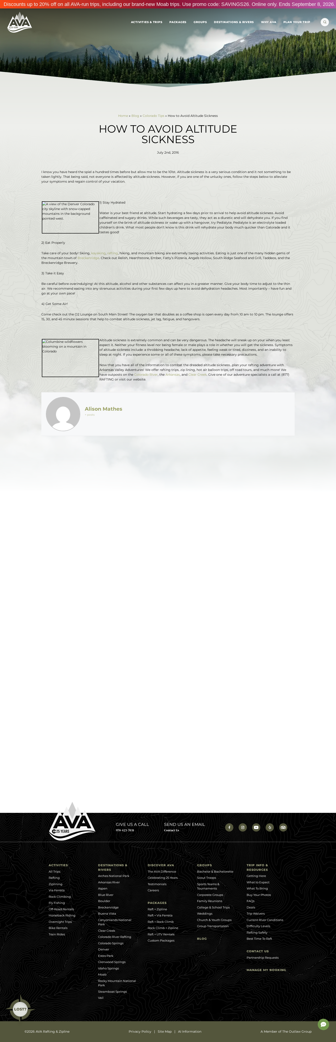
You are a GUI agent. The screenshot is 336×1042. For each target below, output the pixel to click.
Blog (135, 116)
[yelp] (270, 827)
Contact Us (171, 830)
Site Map (165, 1031)
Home (123, 116)
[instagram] (243, 827)
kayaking (98, 253)
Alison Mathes (103, 409)
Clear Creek (197, 375)
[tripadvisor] (283, 827)
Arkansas (172, 375)
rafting (112, 253)
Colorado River (146, 375)
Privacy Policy (140, 1031)
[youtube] (256, 827)
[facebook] (229, 827)
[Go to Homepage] (19, 22)
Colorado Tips (153, 116)
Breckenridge (88, 258)
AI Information (189, 1031)
